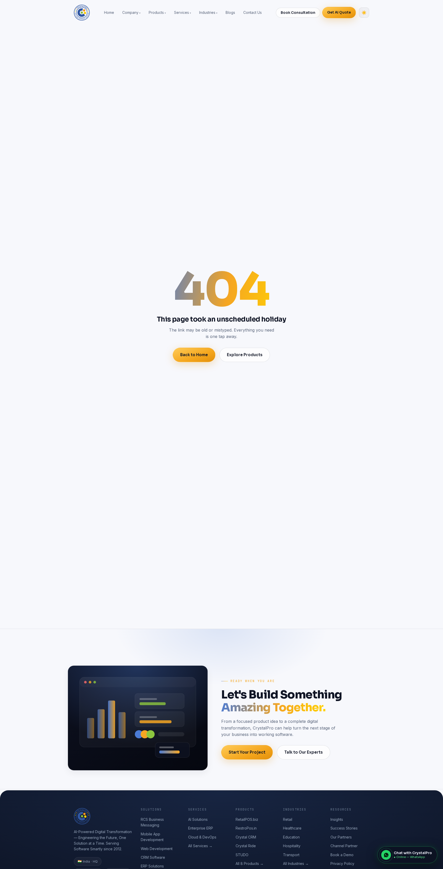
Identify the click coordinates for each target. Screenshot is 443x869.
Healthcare (292, 828)
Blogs (230, 12)
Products (156, 12)
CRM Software (153, 857)
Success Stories (344, 828)
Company (130, 12)
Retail (287, 819)
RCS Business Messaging (152, 822)
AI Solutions (198, 819)
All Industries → (296, 863)
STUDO (242, 855)
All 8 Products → (250, 863)
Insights (336, 819)
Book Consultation (298, 13)
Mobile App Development (152, 837)
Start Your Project (247, 752)
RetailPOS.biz (247, 819)
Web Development (157, 848)
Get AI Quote (339, 12)
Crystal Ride (246, 846)
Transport (291, 855)
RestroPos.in (246, 828)
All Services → (200, 846)
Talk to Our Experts (303, 752)
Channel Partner (344, 846)
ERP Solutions (152, 866)
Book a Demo (342, 855)
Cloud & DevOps (202, 837)
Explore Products (245, 354)
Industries (207, 12)
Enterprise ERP (200, 828)
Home (109, 12)
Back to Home (194, 354)
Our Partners (341, 837)
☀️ (364, 13)
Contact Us (252, 12)
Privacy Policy (342, 863)
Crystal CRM (246, 837)
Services (181, 12)
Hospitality (291, 846)
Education (291, 837)
